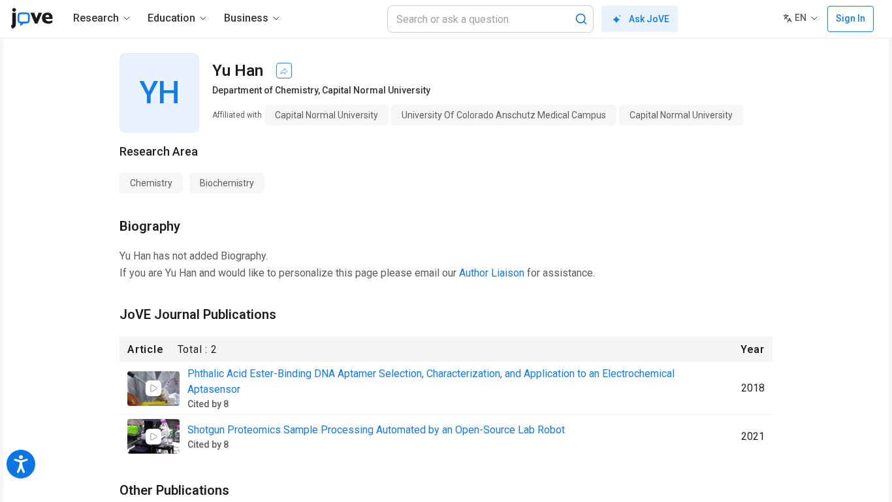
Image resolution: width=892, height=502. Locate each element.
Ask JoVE (649, 19)
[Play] (153, 388)
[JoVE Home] (31, 18)
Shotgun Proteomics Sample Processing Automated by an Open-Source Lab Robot (376, 430)
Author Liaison (491, 273)
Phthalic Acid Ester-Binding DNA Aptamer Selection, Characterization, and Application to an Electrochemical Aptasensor (431, 381)
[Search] (581, 18)
